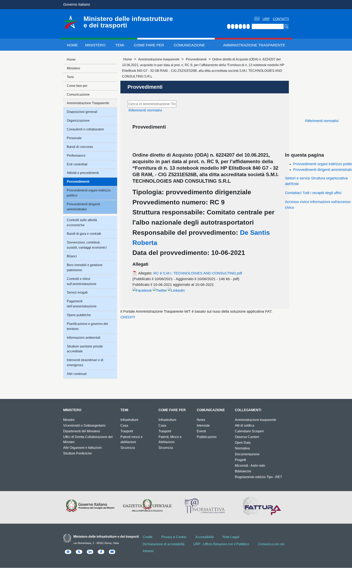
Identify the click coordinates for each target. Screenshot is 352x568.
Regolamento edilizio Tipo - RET (258, 477)
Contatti (281, 19)
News (201, 420)
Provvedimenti (196, 59)
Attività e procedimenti (83, 173)
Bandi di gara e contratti (84, 233)
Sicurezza (127, 447)
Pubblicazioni (207, 437)
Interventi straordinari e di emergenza (85, 362)
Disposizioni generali (82, 112)
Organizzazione (78, 120)
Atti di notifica (244, 425)
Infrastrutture (129, 420)
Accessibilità (204, 537)
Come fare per (149, 45)
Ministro (69, 420)
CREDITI (127, 317)
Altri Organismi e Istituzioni (82, 447)
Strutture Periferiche (77, 453)
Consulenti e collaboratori (85, 129)
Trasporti (126, 431)
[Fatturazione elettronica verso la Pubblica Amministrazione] (262, 506)
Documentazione (247, 454)
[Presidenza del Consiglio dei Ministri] (90, 506)
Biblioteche (243, 471)
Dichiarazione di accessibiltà (163, 544)
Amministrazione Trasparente (254, 45)
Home (72, 45)
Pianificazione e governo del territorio (87, 326)
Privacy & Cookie (173, 537)
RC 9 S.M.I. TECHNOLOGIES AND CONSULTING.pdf (197, 273)
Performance (76, 155)
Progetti (240, 460)
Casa (124, 425)
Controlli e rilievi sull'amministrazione (81, 281)
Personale (74, 138)
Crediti (147, 537)
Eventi (201, 431)
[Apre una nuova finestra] (142, 290)
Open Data (243, 442)
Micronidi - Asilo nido (250, 465)
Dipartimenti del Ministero (81, 431)
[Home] (70, 21)
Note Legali (231, 537)
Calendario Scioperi (249, 431)
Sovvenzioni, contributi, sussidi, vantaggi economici (87, 245)
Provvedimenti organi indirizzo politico (89, 193)
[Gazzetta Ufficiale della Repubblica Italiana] (147, 506)
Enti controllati (77, 164)
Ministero (95, 45)
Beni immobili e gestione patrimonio (84, 267)
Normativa (242, 448)
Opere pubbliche (79, 315)
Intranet (148, 551)
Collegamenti (248, 410)
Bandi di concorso (80, 147)
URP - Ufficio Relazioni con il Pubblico (221, 544)
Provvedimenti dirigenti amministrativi (83, 206)
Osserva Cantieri (247, 437)
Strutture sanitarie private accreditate (85, 349)
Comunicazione (189, 45)
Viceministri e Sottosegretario (84, 425)
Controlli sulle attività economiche (82, 222)
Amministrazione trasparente (158, 59)
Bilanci (72, 256)
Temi (119, 45)
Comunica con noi (271, 544)
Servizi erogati (77, 292)
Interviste (203, 425)
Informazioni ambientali (83, 337)
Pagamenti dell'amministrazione (82, 303)
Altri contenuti (77, 374)
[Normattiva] (205, 506)
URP (266, 19)
